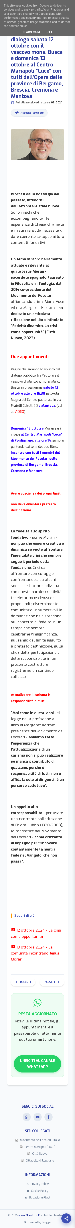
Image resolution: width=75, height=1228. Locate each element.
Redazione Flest (37, 1197)
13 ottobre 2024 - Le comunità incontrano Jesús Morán (35, 953)
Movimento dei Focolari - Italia (40, 1140)
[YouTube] (37, 1117)
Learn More (32, 32)
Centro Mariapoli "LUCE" (40, 1147)
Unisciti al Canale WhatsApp (37, 1063)
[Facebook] (48, 1117)
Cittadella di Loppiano (40, 1160)
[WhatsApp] (27, 1117)
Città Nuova (40, 1154)
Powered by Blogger (39, 1222)
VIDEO (19, 412)
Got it (49, 32)
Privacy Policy (37, 1184)
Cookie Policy (37, 1191)
